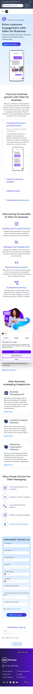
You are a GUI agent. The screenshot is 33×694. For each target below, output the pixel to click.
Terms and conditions (24, 671)
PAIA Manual (21, 677)
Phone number (9, 572)
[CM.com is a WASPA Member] (28, 682)
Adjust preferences (16, 355)
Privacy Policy (17, 609)
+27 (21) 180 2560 (11, 666)
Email (5, 631)
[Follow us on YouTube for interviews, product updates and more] (17, 682)
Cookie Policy (6, 674)
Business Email (9, 557)
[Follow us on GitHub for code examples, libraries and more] (3, 682)
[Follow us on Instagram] (7, 682)
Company (8, 579)
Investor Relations (8, 677)
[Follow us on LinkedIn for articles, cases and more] (10, 682)
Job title (7, 564)
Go (27, 5)
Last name (8, 550)
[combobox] (16, 597)
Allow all (16, 352)
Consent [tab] (6, 338)
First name (8, 543)
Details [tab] (17, 338)
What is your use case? (12, 602)
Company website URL (12, 586)
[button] (6, 574)
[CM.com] (6, 11)
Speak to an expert (10, 44)
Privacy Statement (8, 671)
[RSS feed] (13, 682)
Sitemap (20, 674)
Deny (16, 359)
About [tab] (27, 338)
